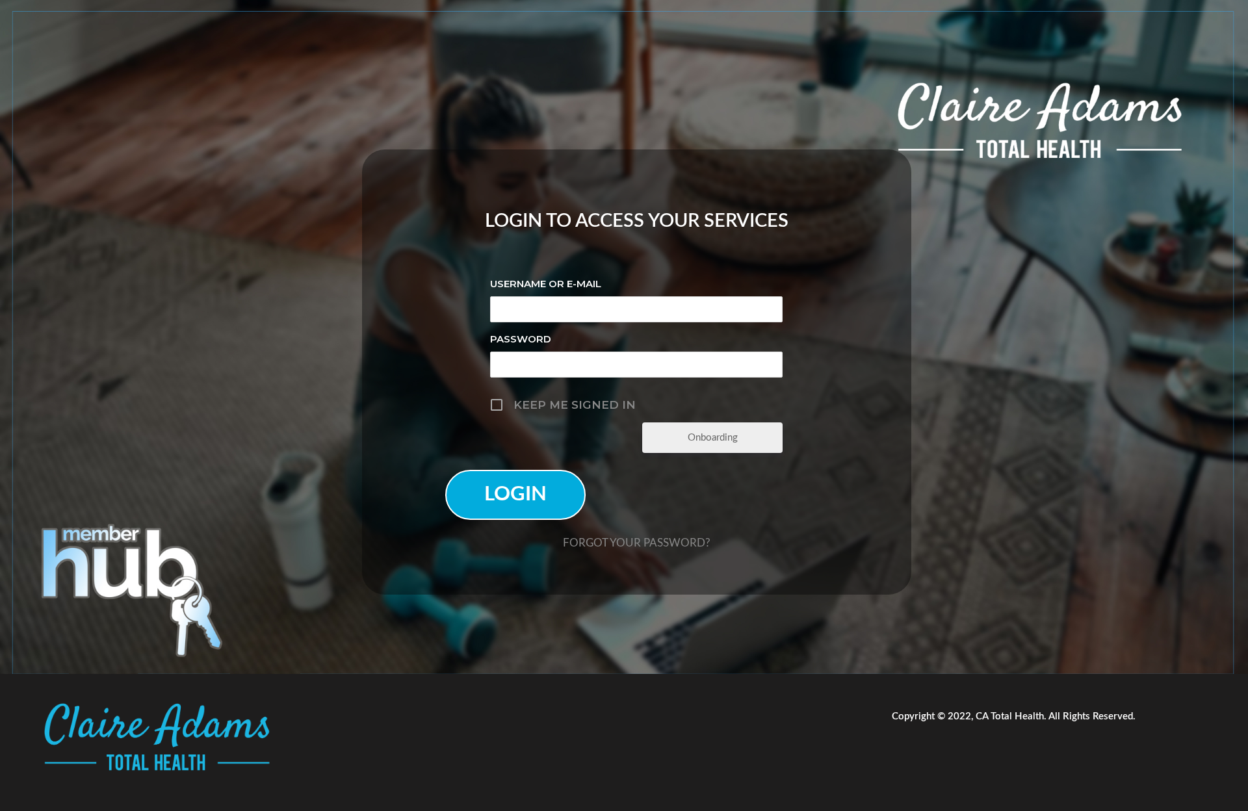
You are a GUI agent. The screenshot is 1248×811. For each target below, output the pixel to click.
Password (520, 339)
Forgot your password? (636, 542)
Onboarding (713, 438)
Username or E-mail (545, 283)
